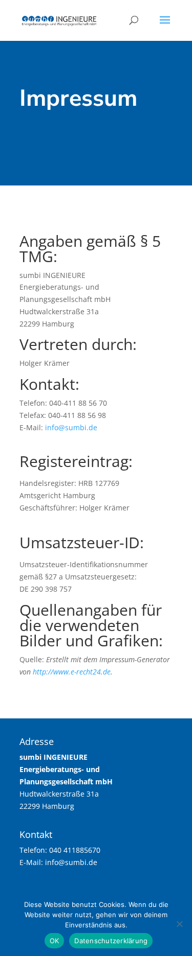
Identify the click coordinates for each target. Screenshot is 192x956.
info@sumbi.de (71, 427)
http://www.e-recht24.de (72, 672)
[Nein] (179, 924)
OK (54, 941)
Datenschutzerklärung (110, 941)
